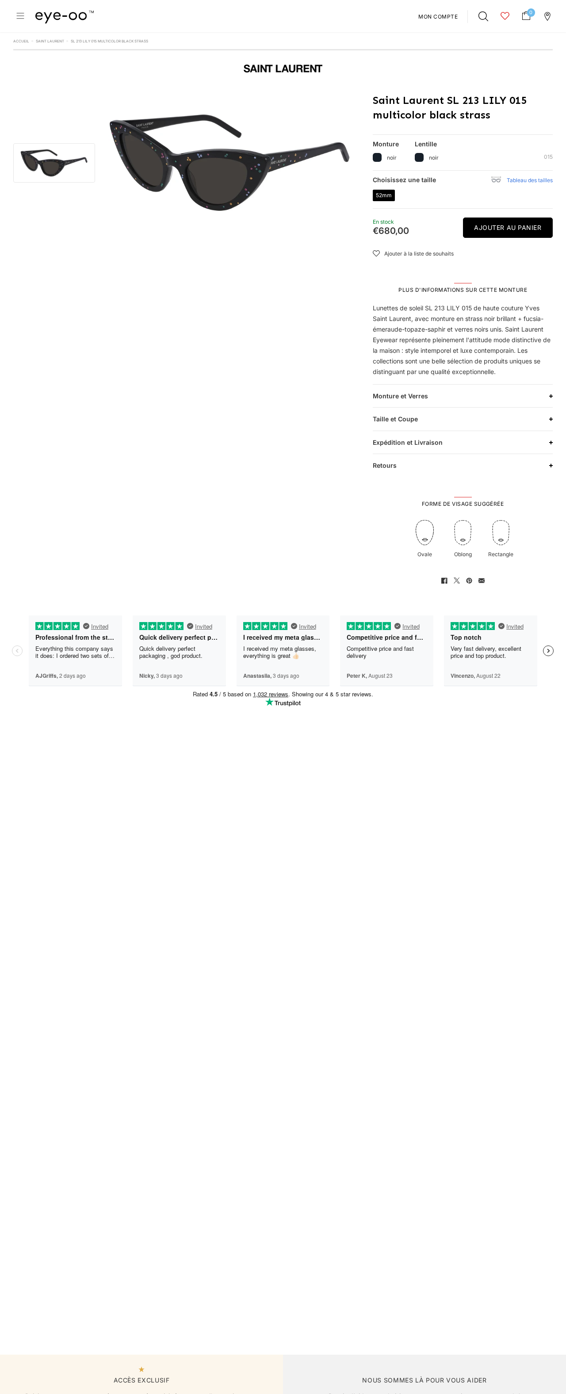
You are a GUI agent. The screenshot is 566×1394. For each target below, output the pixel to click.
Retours (385, 465)
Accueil (21, 41)
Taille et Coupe (395, 419)
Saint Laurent (50, 41)
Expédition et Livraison (408, 442)
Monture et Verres (400, 396)
